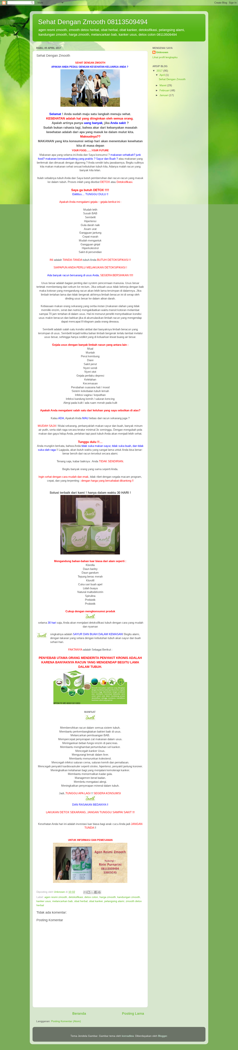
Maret (163, 85)
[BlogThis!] (89, 892)
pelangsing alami (114, 901)
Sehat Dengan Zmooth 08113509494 (93, 22)
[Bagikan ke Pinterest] (99, 892)
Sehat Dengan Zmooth (172, 79)
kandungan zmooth (128, 897)
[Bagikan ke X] (92, 892)
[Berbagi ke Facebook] (96, 892)
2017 (160, 70)
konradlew (128, 1036)
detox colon (91, 897)
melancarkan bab (62, 901)
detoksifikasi (76, 897)
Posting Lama (133, 1013)
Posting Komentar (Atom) (66, 1021)
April (162, 75)
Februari (165, 90)
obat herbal (81, 901)
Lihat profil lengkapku (165, 57)
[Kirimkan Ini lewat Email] (85, 892)
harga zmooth (107, 897)
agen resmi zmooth (55, 897)
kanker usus (43, 901)
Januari (164, 95)
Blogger (162, 1036)
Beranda (79, 1013)
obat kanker (96, 901)
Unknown (162, 52)
